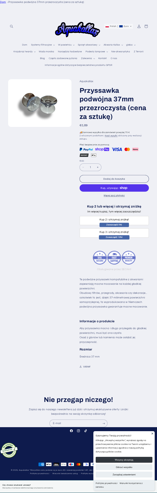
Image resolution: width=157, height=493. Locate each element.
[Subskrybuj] (103, 423)
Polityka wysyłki (88, 473)
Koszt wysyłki (111, 136)
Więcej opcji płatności (114, 196)
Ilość (82, 161)
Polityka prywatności (39, 473)
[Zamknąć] (152, 433)
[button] (11, 26)
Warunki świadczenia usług (65, 473)
